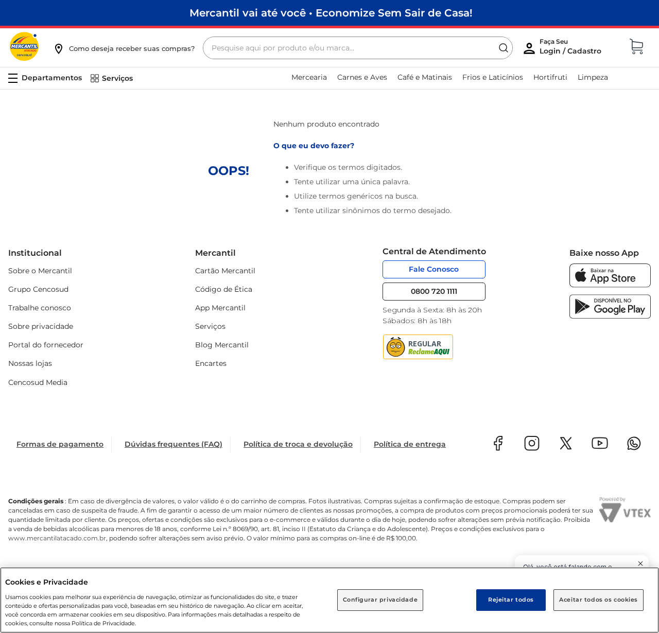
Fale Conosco (434, 269)
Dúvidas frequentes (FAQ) (173, 444)
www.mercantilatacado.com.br (57, 538)
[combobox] (358, 48)
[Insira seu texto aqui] (610, 285)
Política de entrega (410, 444)
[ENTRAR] (571, 49)
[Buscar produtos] (503, 48)
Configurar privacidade (380, 599)
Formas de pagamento (59, 444)
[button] (124, 48)
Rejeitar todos (511, 599)
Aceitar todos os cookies (598, 599)
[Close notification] (640, 563)
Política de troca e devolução (298, 444)
